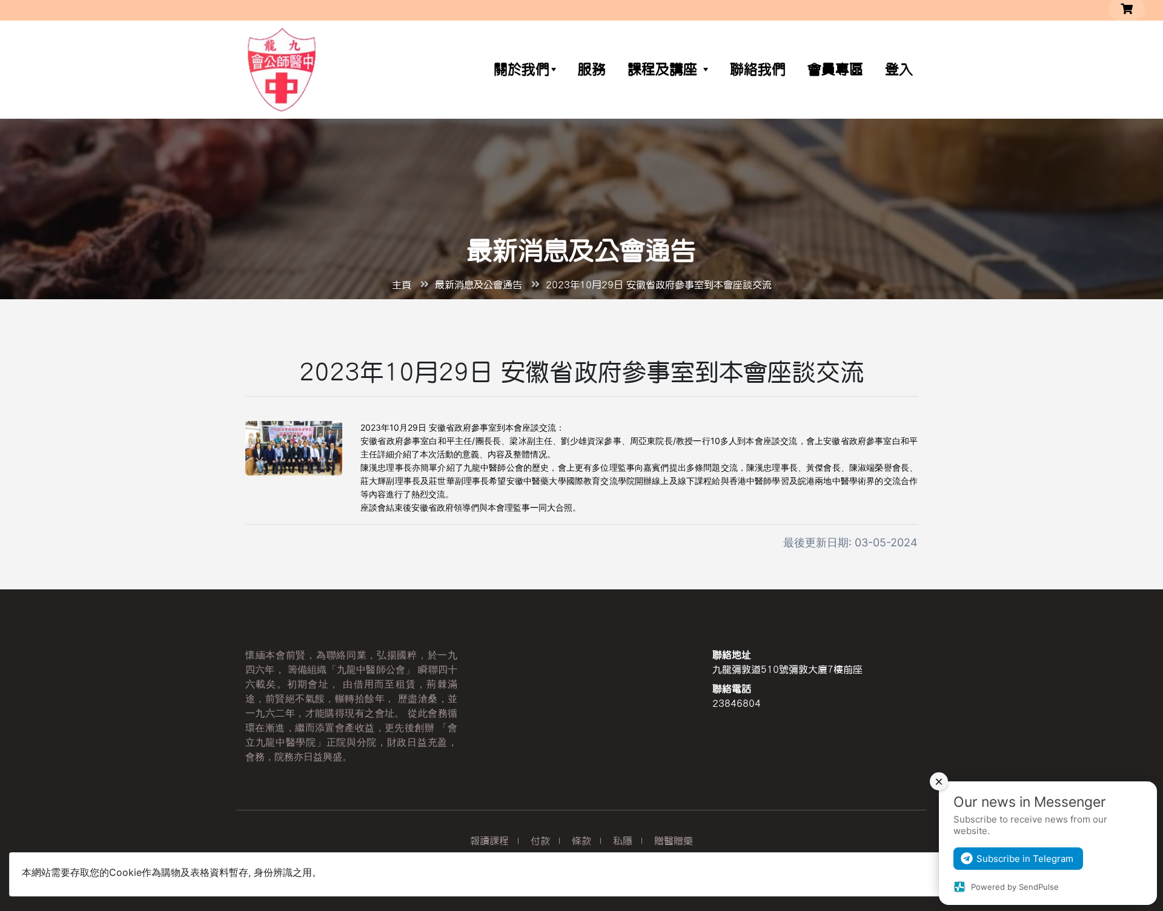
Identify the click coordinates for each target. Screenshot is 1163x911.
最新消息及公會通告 (478, 285)
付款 (540, 841)
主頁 (401, 285)
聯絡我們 (758, 69)
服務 (592, 69)
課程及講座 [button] (665, 69)
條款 (581, 841)
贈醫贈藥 (673, 841)
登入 (899, 69)
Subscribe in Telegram (1024, 858)
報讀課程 (489, 841)
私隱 (622, 841)
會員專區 (835, 69)
